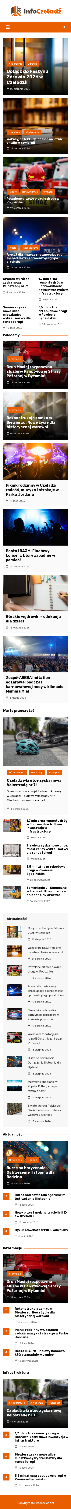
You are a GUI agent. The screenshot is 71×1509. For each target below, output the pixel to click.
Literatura (14, 132)
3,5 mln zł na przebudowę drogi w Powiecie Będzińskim (52, 312)
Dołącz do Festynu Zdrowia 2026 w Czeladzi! (27, 77)
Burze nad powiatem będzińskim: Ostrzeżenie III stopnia (40, 1196)
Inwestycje (37, 772)
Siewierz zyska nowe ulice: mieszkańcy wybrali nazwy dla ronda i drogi (17, 314)
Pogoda (32, 1160)
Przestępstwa (30, 247)
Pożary (13, 191)
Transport (54, 772)
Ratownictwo (30, 191)
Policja (12, 247)
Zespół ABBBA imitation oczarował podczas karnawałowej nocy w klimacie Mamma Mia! (34, 684)
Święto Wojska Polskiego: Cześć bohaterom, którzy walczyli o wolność (44, 1110)
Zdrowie (32, 63)
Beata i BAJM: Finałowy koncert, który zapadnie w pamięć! (30, 555)
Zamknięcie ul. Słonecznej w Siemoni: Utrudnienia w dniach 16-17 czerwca (47, 891)
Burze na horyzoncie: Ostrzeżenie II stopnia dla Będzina (44, 1062)
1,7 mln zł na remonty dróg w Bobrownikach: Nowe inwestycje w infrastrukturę (53, 286)
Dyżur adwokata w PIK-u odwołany (41, 1230)
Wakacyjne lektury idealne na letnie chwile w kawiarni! (35, 141)
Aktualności (15, 1160)
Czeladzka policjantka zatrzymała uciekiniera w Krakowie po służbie (43, 1015)
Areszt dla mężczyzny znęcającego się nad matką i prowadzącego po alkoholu (34, 258)
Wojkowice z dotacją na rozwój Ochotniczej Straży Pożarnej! (45, 1038)
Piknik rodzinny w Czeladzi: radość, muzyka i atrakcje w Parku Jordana (32, 490)
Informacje (15, 359)
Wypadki (48, 191)
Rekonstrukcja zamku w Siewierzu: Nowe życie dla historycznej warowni (31, 422)
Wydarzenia (15, 63)
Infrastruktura (17, 772)
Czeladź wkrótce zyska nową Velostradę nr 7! (16, 282)
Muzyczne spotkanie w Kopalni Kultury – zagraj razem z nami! (43, 1086)
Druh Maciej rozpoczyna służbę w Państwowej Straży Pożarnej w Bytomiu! (34, 371)
